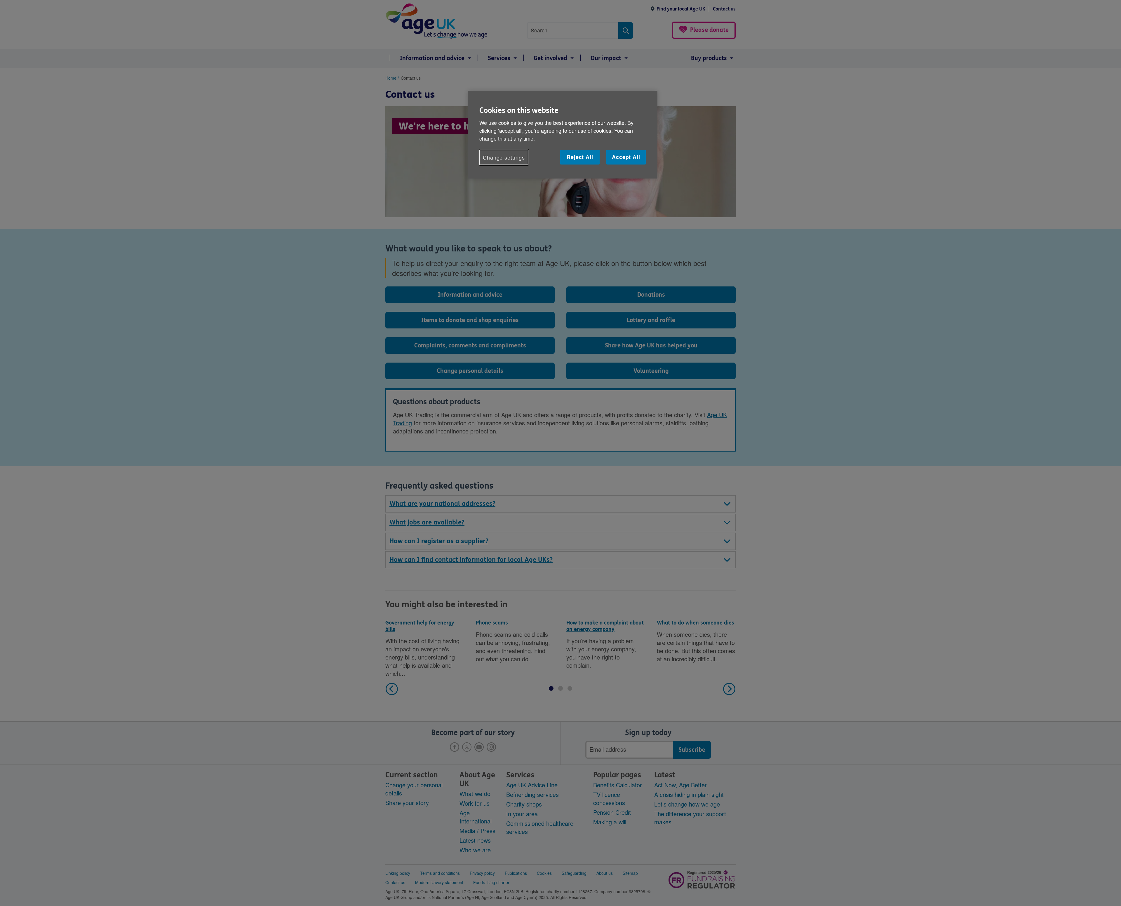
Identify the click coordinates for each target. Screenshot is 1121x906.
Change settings (504, 157)
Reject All (580, 157)
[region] (562, 135)
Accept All (626, 157)
